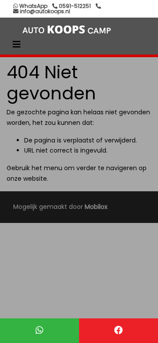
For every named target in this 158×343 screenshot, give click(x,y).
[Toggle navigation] (16, 44)
